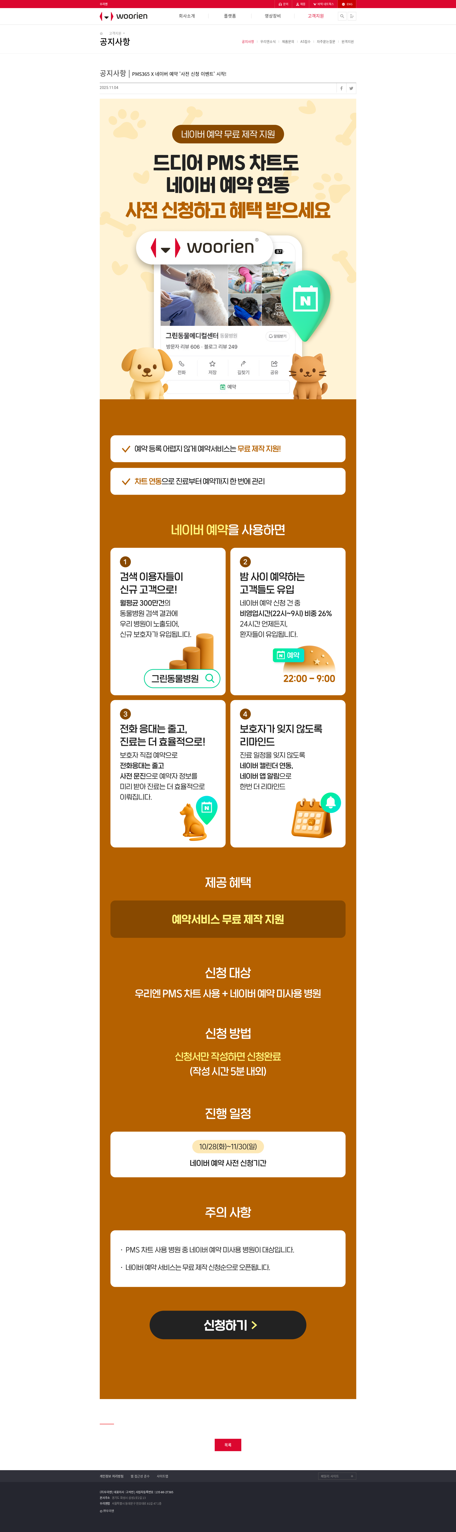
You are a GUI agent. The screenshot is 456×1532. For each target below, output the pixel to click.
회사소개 (187, 16)
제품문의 (288, 41)
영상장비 (273, 16)
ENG (349, 4)
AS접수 (305, 41)
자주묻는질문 (326, 41)
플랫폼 (230, 16)
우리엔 (126, 16)
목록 (228, 1445)
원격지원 (348, 41)
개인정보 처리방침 (112, 1476)
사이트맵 (162, 1476)
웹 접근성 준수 (140, 1476)
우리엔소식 (268, 41)
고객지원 (316, 16)
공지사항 (248, 41)
